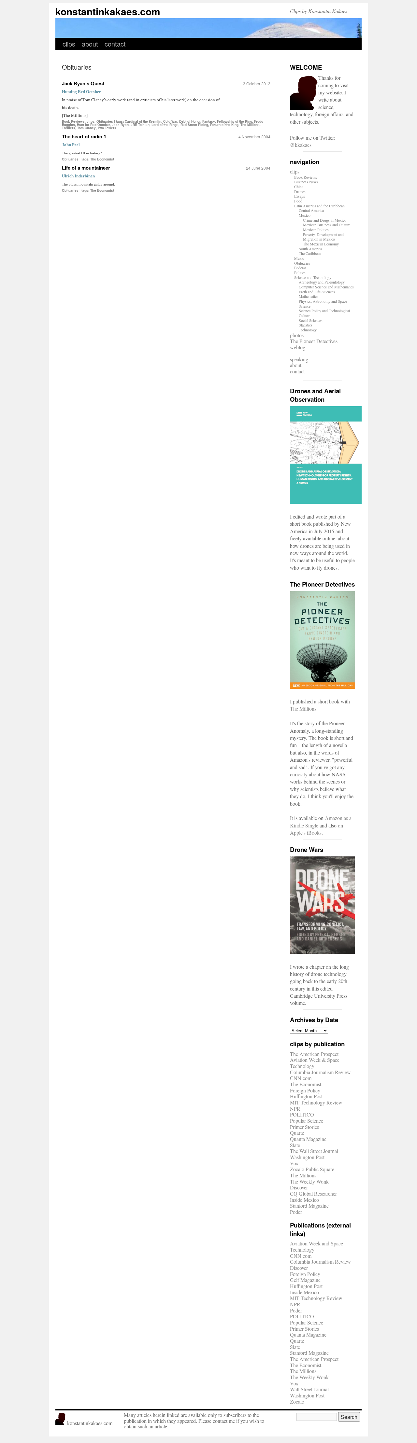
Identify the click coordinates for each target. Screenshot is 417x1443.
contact (115, 44)
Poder (296, 1211)
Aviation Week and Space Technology (316, 1246)
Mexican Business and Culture (326, 224)
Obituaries (104, 121)
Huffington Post (306, 1096)
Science (304, 306)
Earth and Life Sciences (317, 291)
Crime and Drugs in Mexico (324, 220)
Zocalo (297, 1401)
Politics (300, 272)
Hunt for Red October (93, 124)
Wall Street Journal (309, 1389)
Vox (294, 1163)
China (298, 186)
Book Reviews (73, 121)
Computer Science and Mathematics (326, 286)
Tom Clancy (86, 128)
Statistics (305, 324)
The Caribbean (310, 253)
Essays (299, 196)
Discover (299, 1187)
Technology (308, 329)
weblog (297, 347)
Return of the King (224, 124)
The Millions (250, 124)
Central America (311, 210)
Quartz (297, 1132)
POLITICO (302, 1114)
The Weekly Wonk (309, 1181)
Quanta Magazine (308, 1138)
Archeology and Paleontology (322, 281)
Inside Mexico (304, 1199)
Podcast (300, 267)
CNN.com (300, 1078)
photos (297, 335)
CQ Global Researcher (313, 1193)
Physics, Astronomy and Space (323, 301)
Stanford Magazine (309, 1205)
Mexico (304, 215)
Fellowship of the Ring (234, 121)
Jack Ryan (120, 124)
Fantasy (208, 121)
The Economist (102, 159)
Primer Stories (304, 1126)
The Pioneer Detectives (314, 341)
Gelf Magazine (305, 1279)
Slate (295, 1145)
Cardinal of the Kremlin (143, 121)
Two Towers (107, 128)
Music (299, 258)
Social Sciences (311, 320)
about (90, 44)
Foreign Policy (305, 1090)
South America (310, 248)
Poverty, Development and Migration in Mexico (323, 237)
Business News (306, 181)
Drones (300, 191)
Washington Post (307, 1157)
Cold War (170, 121)
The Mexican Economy (321, 243)
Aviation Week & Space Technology (314, 1062)
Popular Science (306, 1120)
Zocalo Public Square (312, 1169)
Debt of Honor (189, 121)
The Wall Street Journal (314, 1150)
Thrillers (68, 128)
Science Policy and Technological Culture (324, 313)
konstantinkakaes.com (107, 11)
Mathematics (308, 296)
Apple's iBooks (306, 832)
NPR (295, 1108)
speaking (299, 359)
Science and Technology (312, 277)
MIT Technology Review (316, 1102)
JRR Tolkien (140, 124)
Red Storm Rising (194, 124)
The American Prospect (314, 1053)
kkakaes (303, 144)
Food (298, 200)
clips (69, 44)
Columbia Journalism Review (320, 1072)
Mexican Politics (316, 229)
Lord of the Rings (165, 124)
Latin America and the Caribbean (319, 205)
